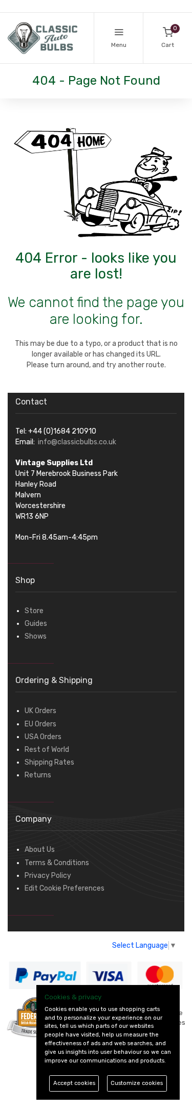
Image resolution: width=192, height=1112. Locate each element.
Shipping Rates (49, 762)
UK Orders (40, 710)
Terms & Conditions (57, 862)
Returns (38, 775)
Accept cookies (74, 1083)
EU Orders (40, 724)
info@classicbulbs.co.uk (77, 442)
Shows (36, 636)
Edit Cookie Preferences (64, 888)
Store (34, 610)
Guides (36, 623)
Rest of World (47, 749)
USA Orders (43, 736)
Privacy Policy (48, 875)
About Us (40, 849)
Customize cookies (137, 1083)
